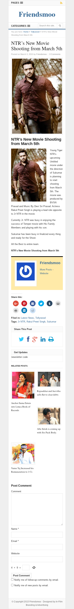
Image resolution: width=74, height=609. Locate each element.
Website (44, 273)
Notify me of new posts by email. (31, 585)
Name (15, 529)
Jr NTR (21, 321)
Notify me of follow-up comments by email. (36, 579)
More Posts (46, 269)
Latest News (27, 318)
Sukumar (51, 321)
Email (15, 541)
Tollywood (35, 32)
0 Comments (55, 54)
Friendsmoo (50, 263)
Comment (16, 491)
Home (26, 32)
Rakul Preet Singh (36, 321)
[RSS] (60, 2)
